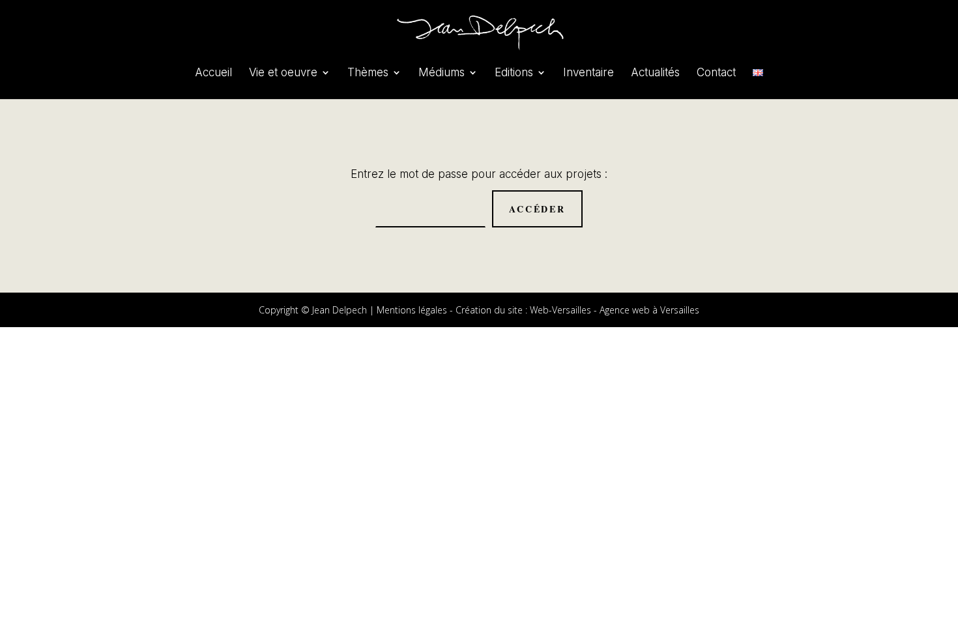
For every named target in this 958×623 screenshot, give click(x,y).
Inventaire (588, 73)
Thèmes (367, 73)
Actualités (655, 73)
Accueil (213, 73)
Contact (716, 73)
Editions (514, 73)
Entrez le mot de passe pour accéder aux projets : (479, 174)
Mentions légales (412, 310)
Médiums (441, 73)
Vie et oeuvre (283, 73)
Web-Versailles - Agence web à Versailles (614, 310)
